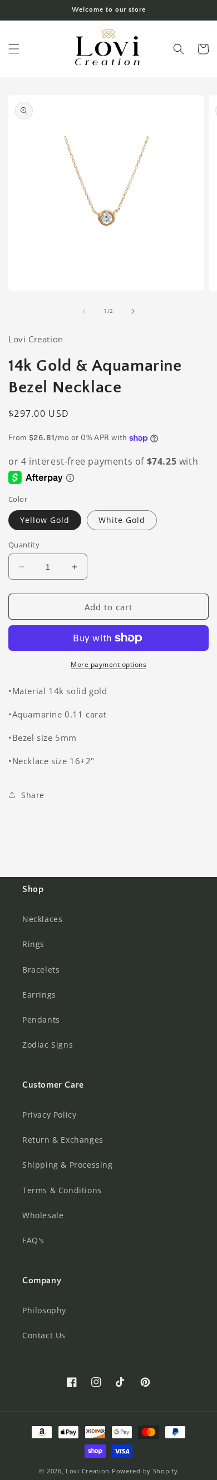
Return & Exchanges (62, 1139)
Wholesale (42, 1215)
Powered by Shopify (145, 1471)
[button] (14, 49)
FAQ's (33, 1240)
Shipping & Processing (67, 1164)
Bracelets (41, 969)
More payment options (108, 664)
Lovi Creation (88, 1471)
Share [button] (33, 795)
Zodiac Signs (47, 1044)
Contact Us (44, 1335)
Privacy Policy (49, 1114)
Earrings (39, 994)
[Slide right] (133, 311)
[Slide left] (84, 311)
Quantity (24, 545)
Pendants (41, 1019)
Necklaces (42, 919)
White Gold (121, 520)
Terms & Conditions (62, 1190)
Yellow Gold (45, 520)
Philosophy (44, 1310)
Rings (33, 944)
